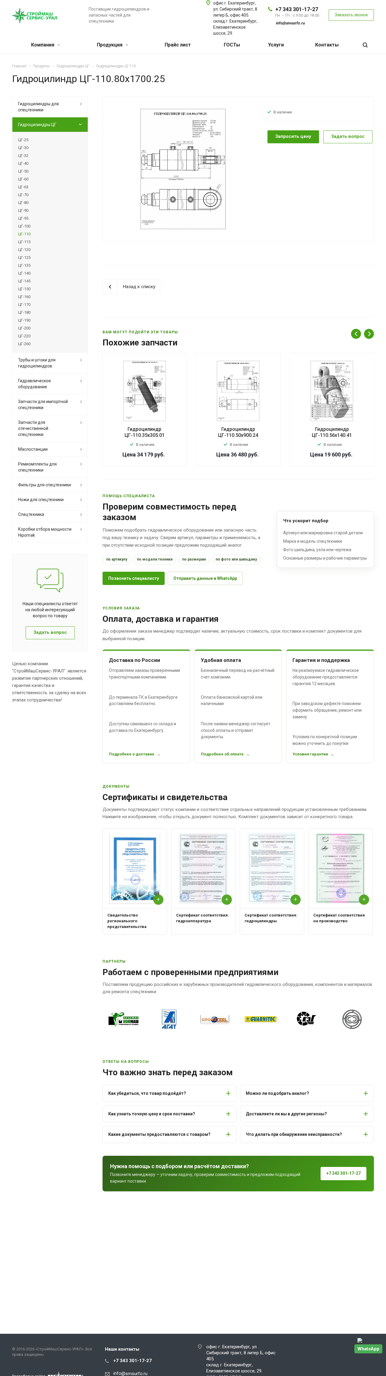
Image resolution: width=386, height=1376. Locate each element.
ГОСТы (232, 45)
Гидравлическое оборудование (34, 383)
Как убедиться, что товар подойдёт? (147, 1093)
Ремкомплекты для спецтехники (37, 467)
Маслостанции (33, 449)
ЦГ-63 (23, 187)
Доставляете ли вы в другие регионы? (286, 1113)
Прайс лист (178, 45)
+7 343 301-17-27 (296, 9)
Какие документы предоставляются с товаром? (159, 1134)
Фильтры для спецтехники (44, 484)
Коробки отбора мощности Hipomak (44, 532)
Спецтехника (31, 514)
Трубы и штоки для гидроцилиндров (36, 363)
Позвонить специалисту (133, 578)
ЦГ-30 (23, 147)
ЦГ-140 (24, 273)
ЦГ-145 (24, 281)
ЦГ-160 (24, 296)
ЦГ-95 (23, 218)
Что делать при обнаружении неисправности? (294, 1134)
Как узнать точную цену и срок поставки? (151, 1113)
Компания (43, 45)
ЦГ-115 (24, 242)
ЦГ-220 (24, 336)
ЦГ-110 (24, 234)
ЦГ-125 (24, 257)
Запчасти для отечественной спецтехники (33, 428)
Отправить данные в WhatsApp (205, 578)
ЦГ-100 (24, 226)
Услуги (276, 45)
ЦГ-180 (24, 312)
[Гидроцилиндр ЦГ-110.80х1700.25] (183, 168)
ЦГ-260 (24, 344)
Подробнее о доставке (131, 754)
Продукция (110, 45)
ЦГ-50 (23, 171)
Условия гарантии (310, 754)
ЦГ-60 (23, 179)
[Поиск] (365, 45)
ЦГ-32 (23, 155)
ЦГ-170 (24, 304)
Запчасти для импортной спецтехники (43, 404)
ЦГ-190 (24, 320)
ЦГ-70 (23, 194)
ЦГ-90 (23, 210)
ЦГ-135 (24, 265)
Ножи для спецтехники (41, 499)
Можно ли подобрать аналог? (277, 1093)
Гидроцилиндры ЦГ (37, 124)
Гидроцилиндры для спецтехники (38, 106)
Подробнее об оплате (222, 754)
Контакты (327, 45)
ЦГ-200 (24, 328)
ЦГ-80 (23, 202)
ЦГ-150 (24, 289)
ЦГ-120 (24, 249)
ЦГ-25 (23, 140)
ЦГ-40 (23, 163)
